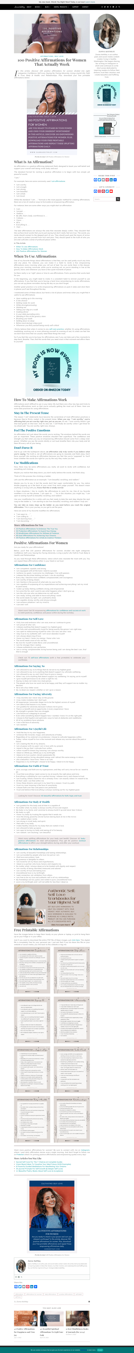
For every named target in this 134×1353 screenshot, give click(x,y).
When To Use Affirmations (27, 247)
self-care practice (56, 329)
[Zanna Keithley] (19, 7)
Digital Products (60, 7)
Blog (47, 7)
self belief (79, 1294)
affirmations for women (34, 1294)
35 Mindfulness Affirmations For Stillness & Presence (37, 533)
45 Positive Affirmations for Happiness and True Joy (24, 1332)
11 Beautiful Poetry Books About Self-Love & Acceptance (39, 1171)
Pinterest (20, 1154)
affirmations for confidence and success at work (66, 610)
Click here (84, 1350)
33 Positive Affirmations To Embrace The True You (37, 529)
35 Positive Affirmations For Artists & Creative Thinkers (38, 538)
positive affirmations (66, 1294)
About (29, 7)
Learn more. (90, 2)
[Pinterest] (19, 1277)
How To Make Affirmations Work (29, 249)
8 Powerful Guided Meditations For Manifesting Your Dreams (41, 1166)
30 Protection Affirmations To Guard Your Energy (36, 531)
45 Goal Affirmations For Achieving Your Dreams (36, 535)
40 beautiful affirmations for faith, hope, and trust (61, 796)
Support (75, 7)
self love (18, 1297)
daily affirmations (50, 1294)
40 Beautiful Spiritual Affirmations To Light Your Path (51, 1332)
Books (37, 7)
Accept (100, 1350)
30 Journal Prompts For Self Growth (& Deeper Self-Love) (39, 1169)
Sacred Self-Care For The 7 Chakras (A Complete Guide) (39, 1162)
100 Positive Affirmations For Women (31, 251)
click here (76, 940)
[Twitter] (21, 1277)
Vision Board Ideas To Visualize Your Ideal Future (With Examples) (43, 1164)
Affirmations (46, 56)
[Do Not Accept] (132, 1350)
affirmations (58, 181)
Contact (85, 7)
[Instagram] (16, 1277)
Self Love (59, 56)
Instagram (85, 1150)
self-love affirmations (40, 658)
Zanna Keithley (22, 1302)
